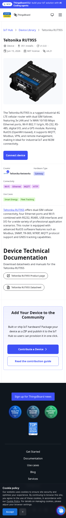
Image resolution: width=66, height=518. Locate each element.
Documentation (33, 458)
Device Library (27, 30)
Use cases (33, 465)
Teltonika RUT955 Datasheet (26, 287)
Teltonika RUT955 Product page (28, 275)
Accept (10, 511)
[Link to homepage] (22, 15)
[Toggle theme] (52, 15)
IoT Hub (8, 30)
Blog (33, 472)
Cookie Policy (13, 501)
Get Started (33, 451)
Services (33, 479)
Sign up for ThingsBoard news (33, 396)
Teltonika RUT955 (13, 210)
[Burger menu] (60, 14)
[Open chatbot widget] (61, 510)
